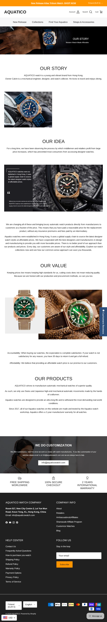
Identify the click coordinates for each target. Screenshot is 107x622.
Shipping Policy (13, 559)
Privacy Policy (12, 577)
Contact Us (11, 546)
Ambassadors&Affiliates (67, 517)
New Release (19, 22)
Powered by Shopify (28, 614)
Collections (37, 22)
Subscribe (64, 564)
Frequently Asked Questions (18, 551)
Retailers (60, 513)
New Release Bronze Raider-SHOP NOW (53, 3)
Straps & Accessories (83, 22)
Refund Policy (12, 564)
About (59, 508)
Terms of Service (13, 581)
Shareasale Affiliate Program (69, 522)
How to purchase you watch (18, 555)
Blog (58, 530)
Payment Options (13, 573)
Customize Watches (65, 526)
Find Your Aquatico (58, 22)
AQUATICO (15, 614)
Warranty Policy (13, 568)
